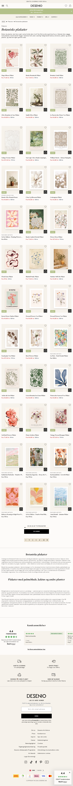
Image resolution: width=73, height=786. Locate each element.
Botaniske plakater (21, 21)
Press (33, 733)
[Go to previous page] (26, 540)
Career (33, 740)
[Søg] (7, 5)
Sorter (53, 17)
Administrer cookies (44, 753)
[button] (62, 777)
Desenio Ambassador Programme (24, 750)
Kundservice (42, 733)
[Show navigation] (3, 5)
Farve (31, 17)
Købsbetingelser (43, 740)
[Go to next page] (47, 540)
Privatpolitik (35, 720)
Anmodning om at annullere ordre (48, 750)
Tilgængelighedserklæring (27, 747)
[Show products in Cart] (70, 5)
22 (44, 540)
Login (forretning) (29, 756)
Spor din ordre (42, 737)
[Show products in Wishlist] (66, 5)
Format (39, 17)
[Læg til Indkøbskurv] (21, 70)
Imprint (33, 737)
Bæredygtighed (30, 743)
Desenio (42, 780)
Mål (46, 17)
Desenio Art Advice (44, 730)
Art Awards (31, 753)
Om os (33, 730)
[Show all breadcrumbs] (4, 22)
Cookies (40, 743)
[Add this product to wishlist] (21, 45)
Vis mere (36, 531)
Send (36, 716)
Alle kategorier (21, 17)
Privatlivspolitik (42, 747)
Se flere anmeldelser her (36, 649)
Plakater (10, 21)
